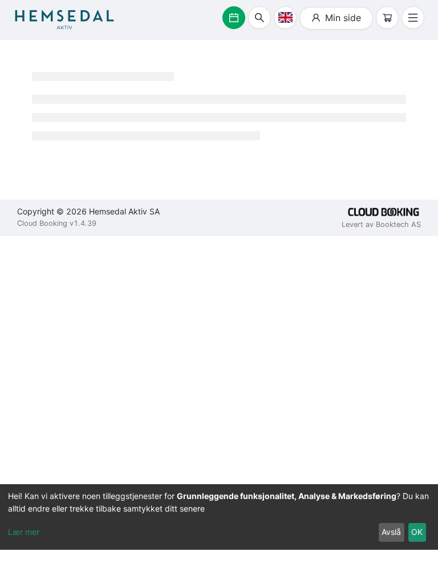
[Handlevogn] (387, 17)
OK (417, 532)
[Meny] (413, 17)
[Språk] (285, 17)
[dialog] (219, 517)
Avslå (391, 532)
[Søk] (259, 17)
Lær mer (23, 532)
